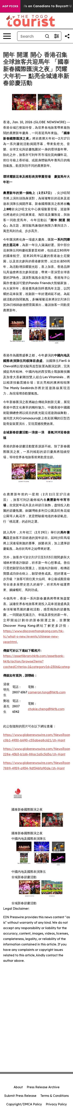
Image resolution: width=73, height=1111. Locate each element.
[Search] (47, 36)
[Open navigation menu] (7, 36)
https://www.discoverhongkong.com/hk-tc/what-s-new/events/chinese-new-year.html (33, 636)
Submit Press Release (20, 1096)
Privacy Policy (56, 1104)
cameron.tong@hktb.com (47, 692)
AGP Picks (10, 6)
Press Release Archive (43, 1087)
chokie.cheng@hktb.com (46, 709)
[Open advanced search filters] (56, 36)
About (18, 1087)
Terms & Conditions (54, 1096)
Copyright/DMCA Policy (24, 1104)
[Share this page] (67, 36)
